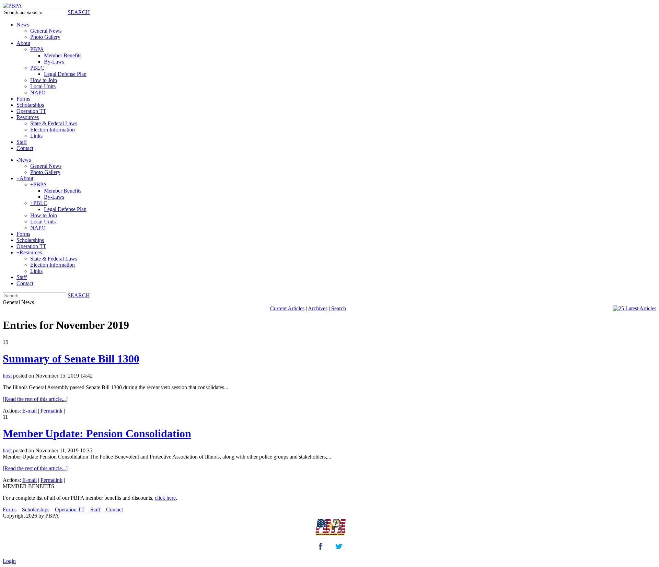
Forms (9, 509)
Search (338, 308)
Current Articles (287, 308)
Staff (95, 509)
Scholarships (35, 509)
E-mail (29, 411)
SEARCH (79, 12)
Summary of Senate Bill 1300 (71, 358)
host (7, 376)
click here (165, 498)
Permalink (51, 411)
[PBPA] (12, 6)
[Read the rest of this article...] (35, 399)
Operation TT (70, 509)
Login (9, 561)
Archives (317, 308)
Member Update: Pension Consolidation (97, 433)
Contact (114, 509)
